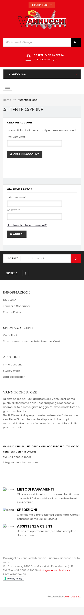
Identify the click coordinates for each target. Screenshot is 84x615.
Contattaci (10, 335)
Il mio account (12, 364)
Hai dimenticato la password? (27, 225)
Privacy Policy (12, 312)
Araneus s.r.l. (72, 596)
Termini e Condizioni (16, 306)
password (13, 210)
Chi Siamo (10, 300)
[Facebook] (25, 273)
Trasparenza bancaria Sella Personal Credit (32, 341)
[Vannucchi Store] (42, 20)
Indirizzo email (16, 137)
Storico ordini (12, 371)
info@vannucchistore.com (20, 462)
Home (7, 100)
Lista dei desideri (14, 377)
